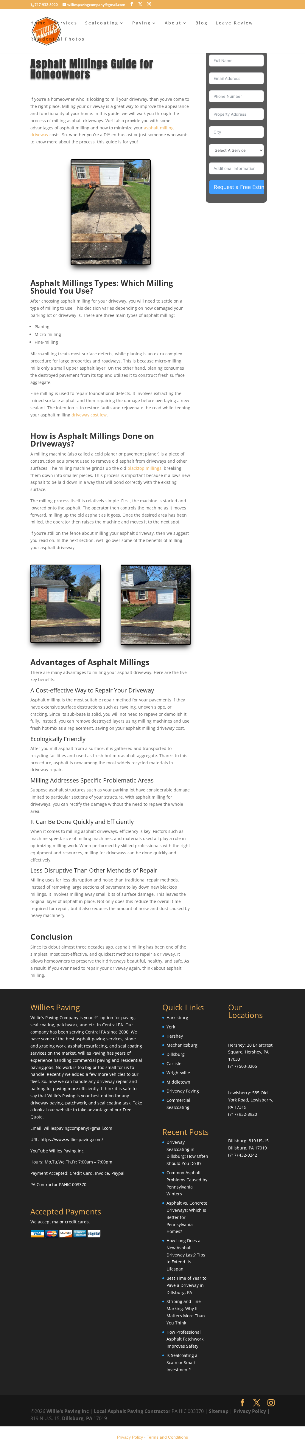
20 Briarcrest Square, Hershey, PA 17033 (250, 1052)
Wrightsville (178, 1073)
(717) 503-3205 (242, 1066)
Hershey (174, 1036)
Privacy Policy (250, 1411)
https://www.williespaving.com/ (72, 1139)
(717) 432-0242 (242, 1155)
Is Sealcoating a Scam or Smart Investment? (181, 1362)
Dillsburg (175, 1054)
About (173, 23)
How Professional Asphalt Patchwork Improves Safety (184, 1339)
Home (38, 23)
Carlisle (173, 1063)
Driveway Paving (182, 1091)
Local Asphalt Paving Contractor (133, 1411)
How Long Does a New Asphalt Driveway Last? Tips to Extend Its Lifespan (185, 1255)
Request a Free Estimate (244, 186)
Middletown (178, 1082)
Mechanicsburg (181, 1045)
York (170, 1027)
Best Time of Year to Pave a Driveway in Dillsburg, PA (186, 1285)
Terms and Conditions (167, 1437)
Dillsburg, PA (77, 1418)
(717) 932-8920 (242, 1114)
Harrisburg (177, 1017)
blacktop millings (144, 468)
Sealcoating (102, 23)
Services (65, 23)
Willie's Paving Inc (67, 1411)
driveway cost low (89, 415)
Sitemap (218, 1411)
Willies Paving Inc (66, 1151)
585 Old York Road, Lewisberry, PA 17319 (250, 1100)
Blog (201, 23)
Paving (141, 23)
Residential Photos (57, 39)
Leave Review (234, 23)
